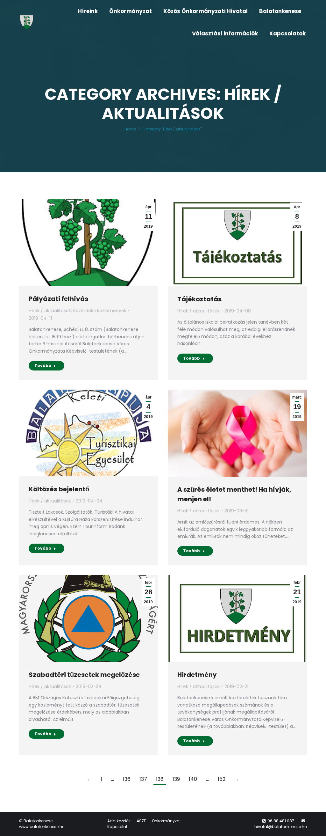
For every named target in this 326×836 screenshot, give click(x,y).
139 (176, 779)
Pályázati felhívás (58, 298)
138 (160, 779)
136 (127, 779)
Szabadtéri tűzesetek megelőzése (84, 674)
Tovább (42, 365)
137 (143, 779)
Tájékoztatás (199, 299)
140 (193, 779)
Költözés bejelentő (59, 489)
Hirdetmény (197, 674)
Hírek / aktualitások (50, 310)
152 (221, 779)
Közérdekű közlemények (99, 310)
